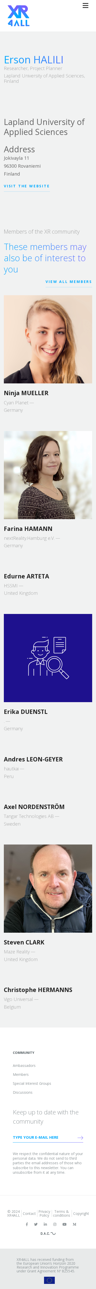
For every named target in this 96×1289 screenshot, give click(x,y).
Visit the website (27, 186)
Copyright (81, 1213)
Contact (29, 1213)
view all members (69, 281)
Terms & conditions (61, 1213)
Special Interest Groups (32, 1083)
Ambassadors (24, 1065)
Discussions (23, 1092)
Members (21, 1074)
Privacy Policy (44, 1213)
